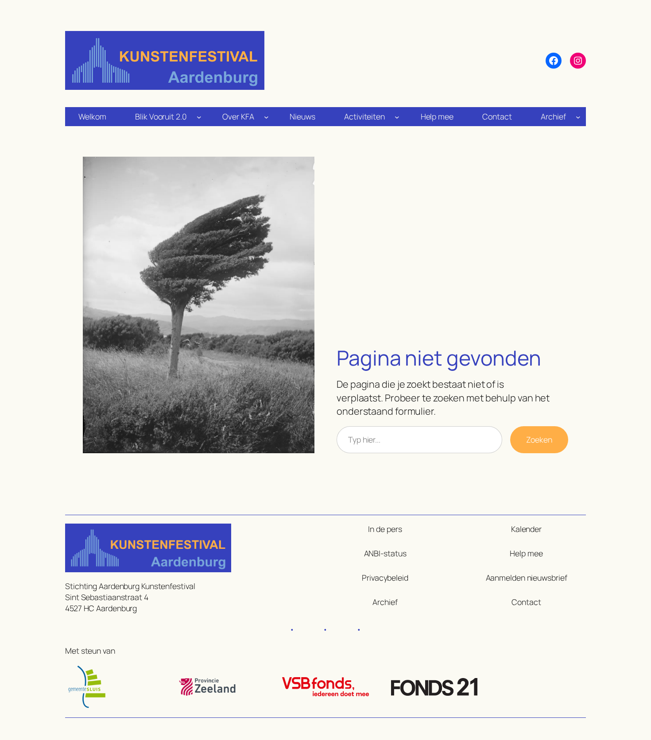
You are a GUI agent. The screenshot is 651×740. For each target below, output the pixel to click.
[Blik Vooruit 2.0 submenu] (199, 116)
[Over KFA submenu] (266, 116)
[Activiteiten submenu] (397, 116)
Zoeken (539, 439)
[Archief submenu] (578, 116)
